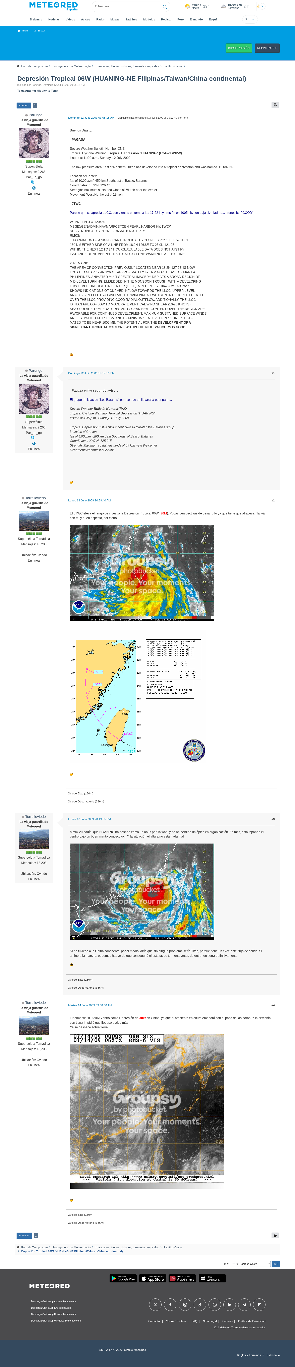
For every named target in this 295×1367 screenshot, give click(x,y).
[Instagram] (185, 1304)
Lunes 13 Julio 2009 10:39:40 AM (89, 500)
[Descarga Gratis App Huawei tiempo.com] (182, 1278)
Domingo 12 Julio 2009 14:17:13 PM (91, 373)
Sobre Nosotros (176, 1321)
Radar (100, 19)
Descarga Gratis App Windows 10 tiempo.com (56, 1320)
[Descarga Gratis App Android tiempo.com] (123, 1278)
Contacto (154, 1321)
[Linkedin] (229, 1304)
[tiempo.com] (54, 6)
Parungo (35, 115)
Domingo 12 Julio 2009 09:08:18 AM (91, 117)
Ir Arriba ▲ (273, 1355)
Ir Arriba (24, 1236)
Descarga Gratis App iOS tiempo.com (51, 1307)
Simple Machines (135, 1349)
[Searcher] (165, 6)
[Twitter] (155, 1304)
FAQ (194, 1321)
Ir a (226, 1263)
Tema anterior (26, 90)
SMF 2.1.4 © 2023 (111, 1349)
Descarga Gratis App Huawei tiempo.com (53, 1314)
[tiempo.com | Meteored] (50, 1285)
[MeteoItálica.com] (34, 188)
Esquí (213, 19)
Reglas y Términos (249, 1355)
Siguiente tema (47, 90)
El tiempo (36, 19)
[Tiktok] (199, 1304)
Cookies (227, 1321)
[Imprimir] (275, 105)
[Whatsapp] (215, 1304)
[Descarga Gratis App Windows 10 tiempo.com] (212, 1278)
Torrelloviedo (35, 498)
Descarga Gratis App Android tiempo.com (53, 1301)
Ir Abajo (23, 105)
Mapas (114, 19)
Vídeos (70, 19)
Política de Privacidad (252, 1321)
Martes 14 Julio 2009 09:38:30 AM (90, 1005)
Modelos (149, 19)
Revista (166, 19)
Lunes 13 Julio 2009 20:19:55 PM (89, 819)
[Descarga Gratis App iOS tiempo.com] (152, 1278)
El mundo (196, 19)
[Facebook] (170, 1304)
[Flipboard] (259, 1304)
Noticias (54, 19)
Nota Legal (210, 1321)
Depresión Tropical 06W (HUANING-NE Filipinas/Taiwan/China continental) (131, 78)
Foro (180, 19)
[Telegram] (244, 1304)
